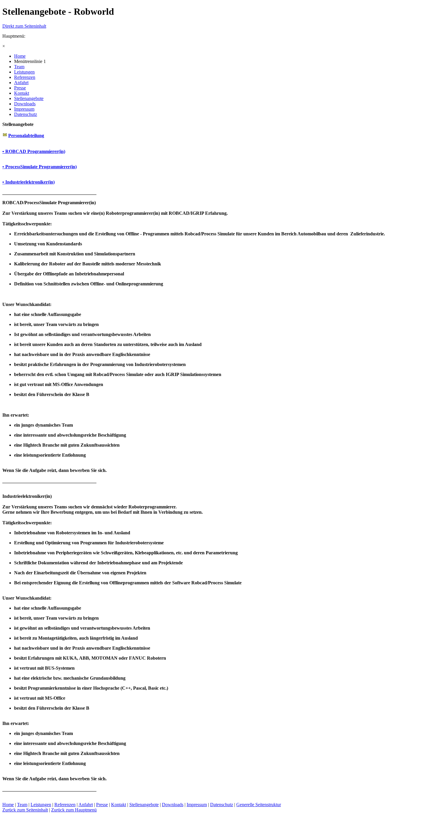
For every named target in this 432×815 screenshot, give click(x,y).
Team (22, 804)
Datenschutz (221, 804)
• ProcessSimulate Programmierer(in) (39, 166)
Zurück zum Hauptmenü (74, 809)
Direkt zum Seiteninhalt (24, 26)
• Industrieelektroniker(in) (28, 181)
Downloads (172, 804)
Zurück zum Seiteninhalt (25, 809)
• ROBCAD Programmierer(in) (33, 151)
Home (8, 804)
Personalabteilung (26, 135)
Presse (102, 804)
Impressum (197, 804)
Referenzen (65, 804)
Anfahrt (85, 804)
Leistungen (41, 804)
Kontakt (118, 804)
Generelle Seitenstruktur (258, 804)
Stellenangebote (144, 804)
